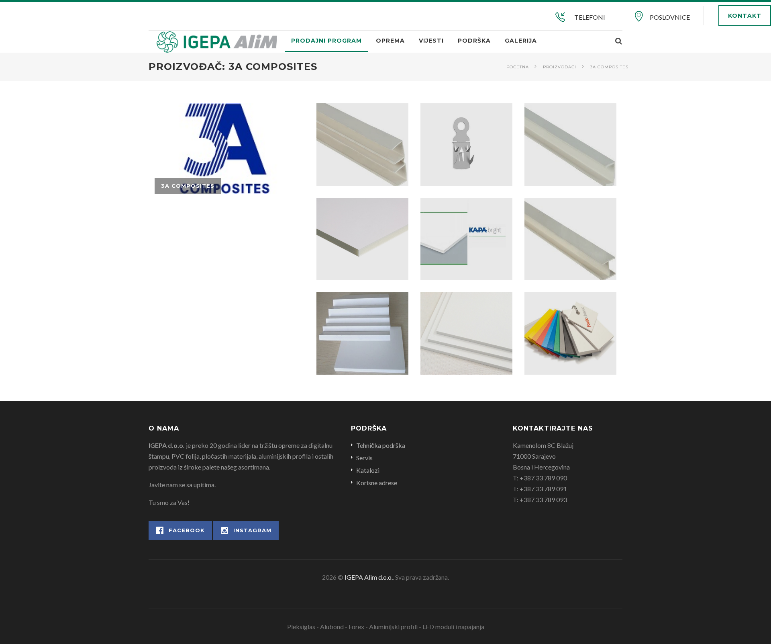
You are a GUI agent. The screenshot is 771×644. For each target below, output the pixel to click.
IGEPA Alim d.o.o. (369, 577)
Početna (517, 67)
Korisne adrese (376, 482)
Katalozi (367, 470)
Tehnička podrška (380, 445)
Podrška (474, 40)
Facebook (187, 530)
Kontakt (744, 15)
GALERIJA (521, 40)
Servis (364, 457)
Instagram (252, 530)
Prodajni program (326, 40)
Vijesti (431, 40)
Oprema (390, 40)
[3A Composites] (223, 148)
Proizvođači (559, 67)
